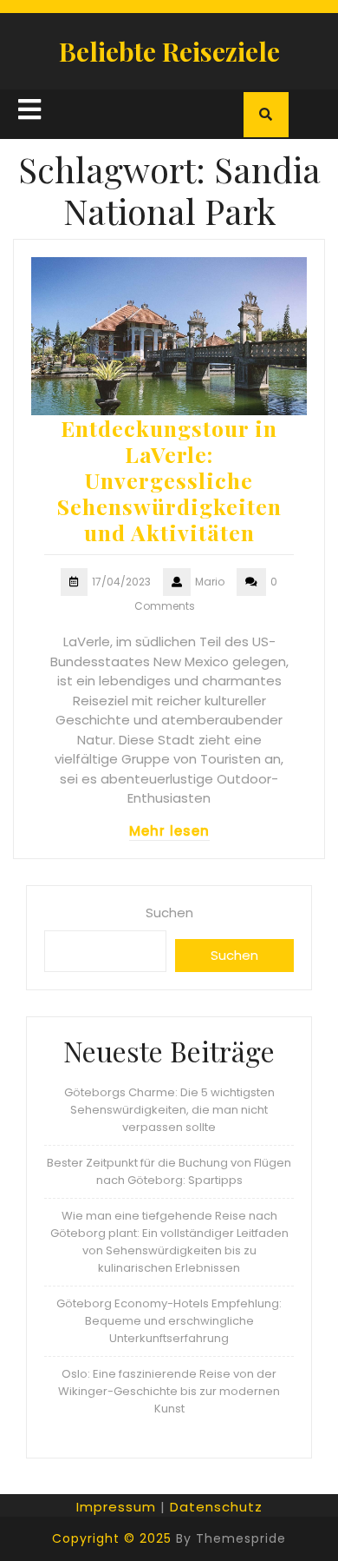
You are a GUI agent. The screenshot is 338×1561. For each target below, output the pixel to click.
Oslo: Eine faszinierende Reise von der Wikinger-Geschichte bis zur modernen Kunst (169, 1391)
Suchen (169, 912)
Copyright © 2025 (112, 1538)
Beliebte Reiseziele (169, 51)
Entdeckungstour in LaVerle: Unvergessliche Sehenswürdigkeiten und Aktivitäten (169, 479)
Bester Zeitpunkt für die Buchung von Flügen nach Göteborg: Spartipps (169, 1171)
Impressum (116, 1507)
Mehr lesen (169, 831)
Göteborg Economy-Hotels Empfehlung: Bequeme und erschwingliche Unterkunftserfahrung (169, 1320)
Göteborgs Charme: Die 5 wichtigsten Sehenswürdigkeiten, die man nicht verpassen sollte (169, 1109)
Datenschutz (216, 1507)
